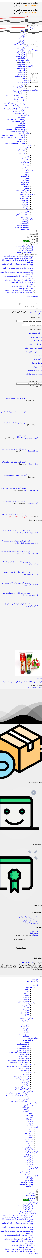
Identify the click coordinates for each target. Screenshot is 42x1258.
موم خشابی (25, 217)
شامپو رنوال (37, 367)
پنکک (23, 34)
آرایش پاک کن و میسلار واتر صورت (16, 1093)
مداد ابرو (22, 78)
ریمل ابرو (21, 72)
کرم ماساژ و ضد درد (17, 131)
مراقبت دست (20, 127)
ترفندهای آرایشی (32, 244)
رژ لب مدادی (20, 56)
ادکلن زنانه (25, 221)
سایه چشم (21, 64)
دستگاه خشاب (24, 213)
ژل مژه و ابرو (20, 76)
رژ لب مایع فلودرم (35, 333)
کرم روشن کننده (19, 86)
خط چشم (21, 62)
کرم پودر (22, 40)
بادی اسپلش (24, 229)
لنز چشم (22, 70)
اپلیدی (27, 172)
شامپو (27, 166)
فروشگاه (32, 234)
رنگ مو (22, 151)
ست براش (25, 196)
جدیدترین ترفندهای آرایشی (28, 254)
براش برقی (25, 204)
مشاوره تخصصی (32, 919)
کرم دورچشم (20, 113)
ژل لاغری (21, 123)
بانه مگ (35, 935)
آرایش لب (25, 46)
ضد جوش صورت (19, 90)
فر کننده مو (25, 176)
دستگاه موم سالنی (22, 215)
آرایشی (30, 27)
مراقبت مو (29, 145)
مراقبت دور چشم (22, 107)
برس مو (26, 206)
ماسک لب (21, 58)
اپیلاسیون (30, 211)
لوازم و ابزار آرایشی (26, 194)
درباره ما (32, 242)
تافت (27, 160)
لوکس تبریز (38, 359)
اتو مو (27, 174)
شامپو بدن (21, 117)
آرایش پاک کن (24, 133)
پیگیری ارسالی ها (31, 923)
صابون (22, 84)
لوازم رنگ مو (24, 147)
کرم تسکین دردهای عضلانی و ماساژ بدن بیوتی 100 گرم (22, 681)
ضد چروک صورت (18, 93)
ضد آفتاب (21, 88)
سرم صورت (20, 97)
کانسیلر (22, 38)
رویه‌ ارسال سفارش (30, 921)
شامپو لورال (37, 355)
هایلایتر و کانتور (19, 44)
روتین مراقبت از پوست (25, 252)
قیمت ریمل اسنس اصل (33, 348)
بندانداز (26, 178)
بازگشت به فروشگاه (30, 90)
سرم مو (26, 164)
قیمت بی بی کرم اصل (34, 374)
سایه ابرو (21, 74)
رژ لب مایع (21, 54)
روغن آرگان (25, 162)
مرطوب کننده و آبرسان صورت (14, 103)
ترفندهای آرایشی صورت (24, 246)
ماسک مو (25, 168)
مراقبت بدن (25, 115)
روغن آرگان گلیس (35, 344)
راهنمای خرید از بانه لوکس (28, 917)
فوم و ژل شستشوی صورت (15, 143)
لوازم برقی (29, 170)
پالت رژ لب (21, 48)
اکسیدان (22, 153)
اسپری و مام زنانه (22, 225)
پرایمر (23, 32)
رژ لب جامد (20, 52)
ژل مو (27, 155)
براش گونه (25, 202)
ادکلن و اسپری (28, 219)
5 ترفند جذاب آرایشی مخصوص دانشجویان (18, 290)
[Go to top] (41, 976)
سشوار (26, 188)
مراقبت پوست (28, 80)
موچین (26, 208)
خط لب (22, 50)
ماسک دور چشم (19, 111)
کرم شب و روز (19, 99)
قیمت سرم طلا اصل (34, 370)
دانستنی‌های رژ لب (26, 248)
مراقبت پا (21, 125)
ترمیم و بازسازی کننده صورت (14, 105)
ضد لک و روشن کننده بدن (16, 119)
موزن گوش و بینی (22, 190)
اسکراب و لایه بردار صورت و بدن (13, 137)
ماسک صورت (20, 101)
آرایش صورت (24, 30)
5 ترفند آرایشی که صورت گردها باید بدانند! (18, 280)
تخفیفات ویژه (31, 237)
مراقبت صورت (23, 82)
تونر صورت (21, 139)
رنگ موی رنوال (36, 337)
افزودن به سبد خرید (35, 687)
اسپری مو (25, 158)
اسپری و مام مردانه (22, 227)
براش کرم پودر (23, 198)
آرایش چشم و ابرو (22, 60)
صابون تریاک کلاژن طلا (34, 352)
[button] (27, 26)
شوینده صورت (20, 141)
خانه (34, 231)
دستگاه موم (25, 192)
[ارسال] (37, 46)
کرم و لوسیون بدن (18, 121)
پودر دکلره (21, 149)
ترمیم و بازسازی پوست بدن (15, 129)
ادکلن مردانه (24, 223)
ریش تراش (25, 184)
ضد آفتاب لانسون (36, 340)
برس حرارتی (24, 182)
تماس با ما (32, 239)
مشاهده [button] (39, 678)
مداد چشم (21, 66)
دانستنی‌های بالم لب (26, 250)
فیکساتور (21, 42)
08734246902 (31, 5)
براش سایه (25, 200)
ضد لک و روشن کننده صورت (14, 95)
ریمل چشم (21, 68)
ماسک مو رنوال (36, 363)
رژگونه (22, 36)
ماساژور (26, 186)
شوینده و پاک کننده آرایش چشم (14, 109)
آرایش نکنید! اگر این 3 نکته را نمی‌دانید (20, 292)
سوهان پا (26, 180)
